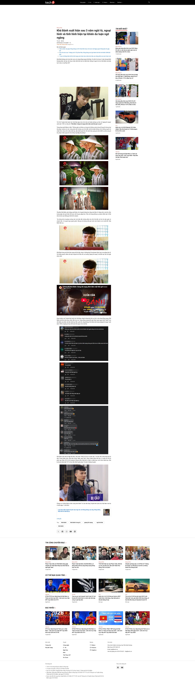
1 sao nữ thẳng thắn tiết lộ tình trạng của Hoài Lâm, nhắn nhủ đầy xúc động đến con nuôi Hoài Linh (85, 56)
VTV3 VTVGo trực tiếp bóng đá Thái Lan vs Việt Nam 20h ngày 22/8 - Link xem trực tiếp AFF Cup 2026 (137, 630)
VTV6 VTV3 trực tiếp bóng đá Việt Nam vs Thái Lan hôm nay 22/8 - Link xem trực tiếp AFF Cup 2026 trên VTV (57, 598)
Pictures (94, 647)
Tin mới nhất (121, 29)
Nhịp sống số (118, 46)
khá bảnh (63, 522)
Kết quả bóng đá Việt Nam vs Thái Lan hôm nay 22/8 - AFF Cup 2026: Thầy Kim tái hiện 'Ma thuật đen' (127, 155)
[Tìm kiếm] (148, 2)
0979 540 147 (116, 647)
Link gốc (59, 518)
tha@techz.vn (128, 651)
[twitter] (58, 531)
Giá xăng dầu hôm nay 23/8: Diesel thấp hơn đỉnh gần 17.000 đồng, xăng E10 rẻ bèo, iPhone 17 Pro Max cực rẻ (127, 76)
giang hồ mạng (88, 522)
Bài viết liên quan (61, 47)
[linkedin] (74, 531)
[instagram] (66, 531)
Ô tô (116, 125)
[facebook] (62, 531)
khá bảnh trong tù (75, 522)
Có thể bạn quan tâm (55, 575)
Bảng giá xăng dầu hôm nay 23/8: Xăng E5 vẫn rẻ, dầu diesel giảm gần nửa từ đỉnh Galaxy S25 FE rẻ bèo (126, 50)
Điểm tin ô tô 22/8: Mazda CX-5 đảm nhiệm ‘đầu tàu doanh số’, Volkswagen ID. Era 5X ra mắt (126, 129)
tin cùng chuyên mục (55, 543)
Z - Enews (104, 2)
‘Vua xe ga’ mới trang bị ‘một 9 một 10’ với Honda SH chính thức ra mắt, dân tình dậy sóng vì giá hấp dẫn (84, 598)
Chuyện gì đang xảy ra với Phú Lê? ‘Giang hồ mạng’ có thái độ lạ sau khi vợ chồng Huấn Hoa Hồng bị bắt (137, 565)
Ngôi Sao (65, 650)
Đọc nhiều (50, 608)
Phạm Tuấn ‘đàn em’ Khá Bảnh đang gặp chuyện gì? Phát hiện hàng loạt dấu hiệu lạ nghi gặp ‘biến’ (57, 565)
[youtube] (70, 531)
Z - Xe (89, 2)
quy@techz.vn (114, 649)
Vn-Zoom (65, 657)
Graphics (94, 650)
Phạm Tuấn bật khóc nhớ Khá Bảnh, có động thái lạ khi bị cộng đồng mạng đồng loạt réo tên (83, 565)
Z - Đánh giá (96, 2)
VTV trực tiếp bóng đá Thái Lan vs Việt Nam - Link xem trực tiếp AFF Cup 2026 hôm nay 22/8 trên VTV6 (56, 630)
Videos (93, 645)
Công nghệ (82, 2)
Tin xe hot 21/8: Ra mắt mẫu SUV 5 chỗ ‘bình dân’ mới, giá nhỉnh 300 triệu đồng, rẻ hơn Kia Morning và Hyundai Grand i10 (137, 598)
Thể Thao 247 (67, 655)
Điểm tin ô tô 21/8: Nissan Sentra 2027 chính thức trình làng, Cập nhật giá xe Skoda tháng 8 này (109, 598)
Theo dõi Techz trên (62, 44)
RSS (64, 652)
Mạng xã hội (59, 27)
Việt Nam (118, 151)
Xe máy (73, 594)
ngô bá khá (100, 522)
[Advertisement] (84, 76)
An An (62, 41)
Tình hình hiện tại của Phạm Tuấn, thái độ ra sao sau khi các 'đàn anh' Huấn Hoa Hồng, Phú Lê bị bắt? (110, 565)
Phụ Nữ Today (49, 647)
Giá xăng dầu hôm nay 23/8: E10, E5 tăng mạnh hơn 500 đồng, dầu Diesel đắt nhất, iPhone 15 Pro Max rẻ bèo (126, 102)
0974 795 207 (120, 651)
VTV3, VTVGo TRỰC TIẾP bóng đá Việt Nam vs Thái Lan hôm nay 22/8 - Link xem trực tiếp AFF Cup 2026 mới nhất (110, 630)
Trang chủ (48, 645)
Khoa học (112, 2)
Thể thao (119, 2)
